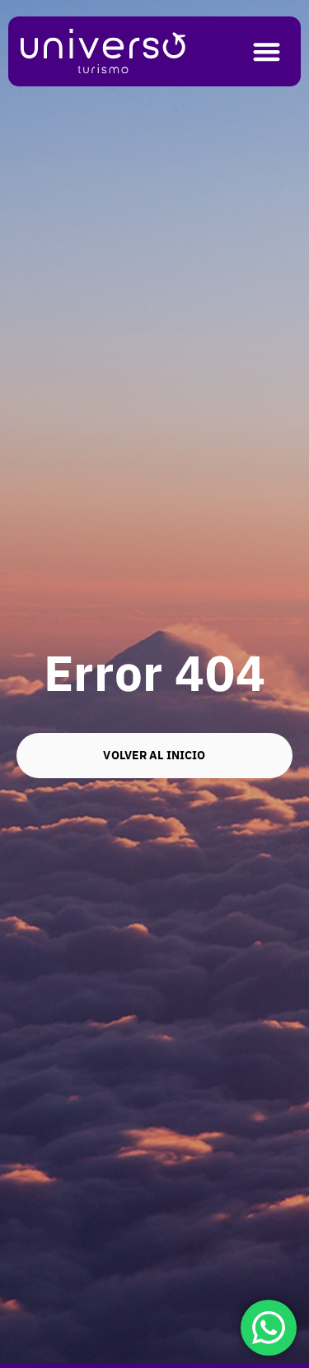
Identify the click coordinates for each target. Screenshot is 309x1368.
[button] (267, 51)
